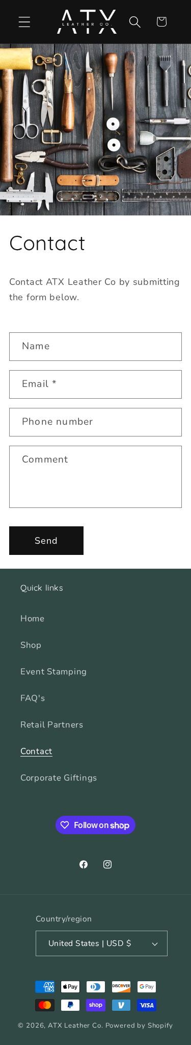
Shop (31, 645)
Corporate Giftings (58, 778)
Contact (36, 751)
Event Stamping (53, 671)
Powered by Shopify (139, 1025)
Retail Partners (52, 725)
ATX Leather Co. (75, 1025)
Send (47, 540)
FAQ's (32, 698)
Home (32, 618)
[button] (24, 21)
